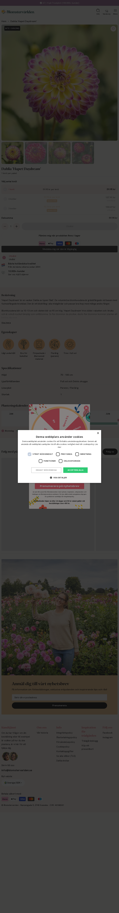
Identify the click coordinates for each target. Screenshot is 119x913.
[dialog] (59, 456)
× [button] (98, 433)
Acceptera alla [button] (75, 470)
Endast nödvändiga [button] (46, 470)
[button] (59, 477)
